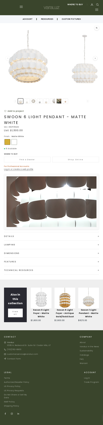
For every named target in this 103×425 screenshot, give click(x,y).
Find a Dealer (27, 159)
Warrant (84, 363)
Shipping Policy (11, 406)
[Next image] (95, 58)
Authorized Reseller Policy (16, 382)
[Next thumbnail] (87, 101)
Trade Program (91, 382)
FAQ (82, 359)
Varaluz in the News (89, 346)
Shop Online (75, 159)
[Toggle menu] (96, 9)
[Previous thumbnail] (15, 101)
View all (15, 312)
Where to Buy (75, 5)
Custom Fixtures (71, 19)
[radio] (7, 142)
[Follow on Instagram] (12, 413)
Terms (7, 378)
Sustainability (86, 350)
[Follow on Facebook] (5, 413)
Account (27, 19)
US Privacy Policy (12, 386)
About (83, 342)
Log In (87, 378)
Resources (47, 19)
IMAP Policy (9, 401)
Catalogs (84, 355)
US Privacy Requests (14, 390)
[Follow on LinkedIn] (18, 413)
